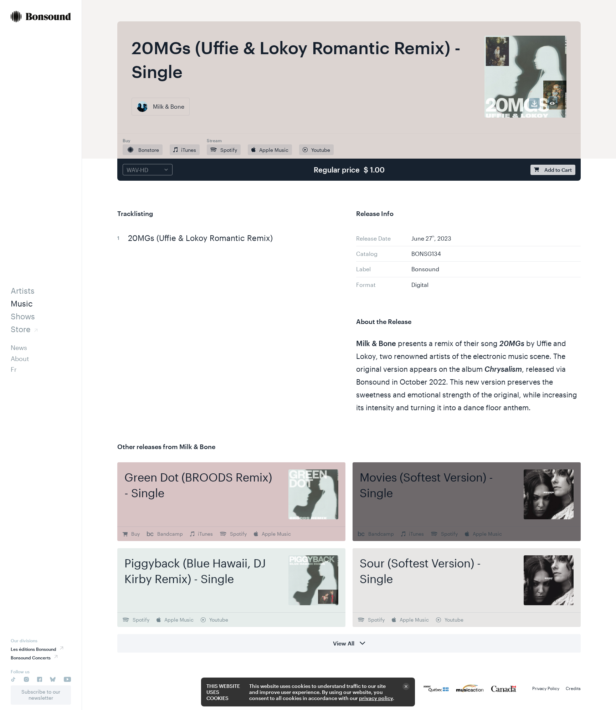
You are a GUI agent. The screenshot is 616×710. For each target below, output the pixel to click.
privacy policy (376, 698)
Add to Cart (558, 170)
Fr (14, 369)
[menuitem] (41, 17)
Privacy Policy (545, 688)
